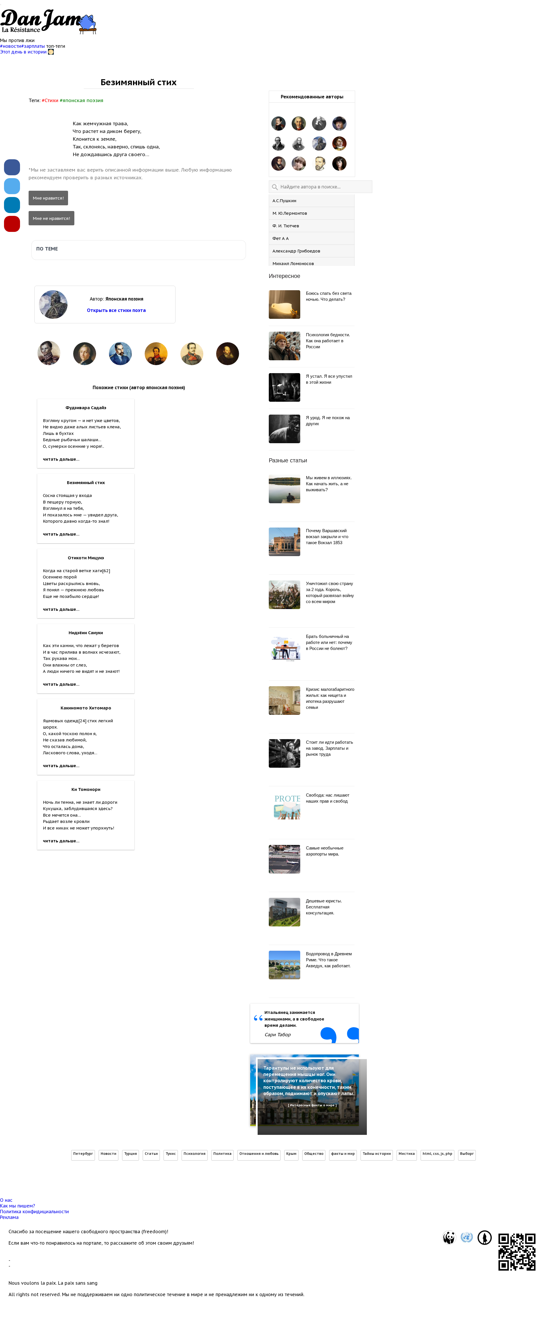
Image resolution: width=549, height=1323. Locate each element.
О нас (6, 1200)
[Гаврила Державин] (299, 124)
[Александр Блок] (339, 124)
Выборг (467, 1153)
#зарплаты (33, 46)
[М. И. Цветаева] (299, 164)
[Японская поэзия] (319, 144)
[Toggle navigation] (0, 4)
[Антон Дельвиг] (278, 144)
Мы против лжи (17, 40)
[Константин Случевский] (319, 124)
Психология (195, 1153)
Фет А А (280, 238)
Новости (108, 1153)
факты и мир (343, 1153)
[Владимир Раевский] (278, 124)
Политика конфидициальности (34, 1211)
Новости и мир (23, 61)
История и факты (146, 61)
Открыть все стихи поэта (116, 310)
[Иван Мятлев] (299, 144)
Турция (130, 1153)
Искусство (64, 61)
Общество (313, 1153)
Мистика (407, 1153)
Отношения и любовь (259, 1153)
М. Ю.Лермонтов (289, 213)
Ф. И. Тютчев (285, 225)
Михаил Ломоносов (293, 263)
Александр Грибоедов (296, 251)
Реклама (9, 1217)
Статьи (151, 1153)
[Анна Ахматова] (339, 164)
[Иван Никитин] (319, 164)
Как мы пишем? (17, 1206)
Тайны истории (377, 1153)
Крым (291, 1153)
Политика (222, 1153)
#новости (10, 46)
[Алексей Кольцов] (278, 164)
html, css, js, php (437, 1153)
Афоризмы (101, 61)
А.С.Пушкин (284, 200)
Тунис (171, 1153)
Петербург (83, 1153)
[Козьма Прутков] (339, 144)
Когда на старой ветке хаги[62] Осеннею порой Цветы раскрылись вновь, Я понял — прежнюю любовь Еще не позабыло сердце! (76, 583)
